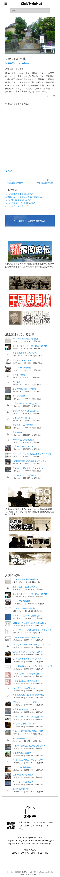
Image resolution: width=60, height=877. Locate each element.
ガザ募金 (17, 382)
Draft (10, 171)
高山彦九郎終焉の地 (22, 752)
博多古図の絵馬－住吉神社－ (26, 389)
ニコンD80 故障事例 (22, 767)
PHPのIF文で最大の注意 (23, 439)
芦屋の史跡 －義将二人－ (24, 781)
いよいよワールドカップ (16, 206)
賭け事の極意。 (20, 374)
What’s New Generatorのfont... (27, 637)
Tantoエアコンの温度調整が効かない (30, 460)
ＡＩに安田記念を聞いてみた (18, 200)
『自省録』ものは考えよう (25, 403)
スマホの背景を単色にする (25, 353)
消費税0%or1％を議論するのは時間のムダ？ (25, 197)
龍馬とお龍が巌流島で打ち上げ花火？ (30, 731)
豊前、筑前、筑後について (25, 586)
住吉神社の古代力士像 (23, 446)
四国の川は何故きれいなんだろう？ (29, 468)
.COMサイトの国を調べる (24, 475)
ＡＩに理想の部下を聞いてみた (19, 194)
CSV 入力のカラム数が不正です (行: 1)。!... (32, 644)
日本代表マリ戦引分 (22, 417)
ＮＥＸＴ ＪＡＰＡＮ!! (23, 360)
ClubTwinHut (31, 4)
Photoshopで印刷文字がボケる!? (28, 760)
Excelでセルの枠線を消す (24, 608)
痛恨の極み (18, 432)
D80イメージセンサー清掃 (25, 702)
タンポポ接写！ (20, 396)
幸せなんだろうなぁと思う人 (26, 410)
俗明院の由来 (19, 738)
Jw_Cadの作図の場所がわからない (28, 659)
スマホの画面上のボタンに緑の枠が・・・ (32, 695)
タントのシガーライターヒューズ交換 (30, 345)
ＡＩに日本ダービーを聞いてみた (20, 203)
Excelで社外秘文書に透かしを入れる (29, 622)
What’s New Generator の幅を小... (29, 716)
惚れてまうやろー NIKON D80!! (27, 651)
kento (26, 63)
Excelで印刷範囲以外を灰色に (26, 338)
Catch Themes (35, 874)
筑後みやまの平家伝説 (23, 425)
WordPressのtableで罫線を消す (27, 615)
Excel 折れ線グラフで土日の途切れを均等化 (33, 666)
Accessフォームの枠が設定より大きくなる (32, 453)
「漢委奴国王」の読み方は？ (26, 680)
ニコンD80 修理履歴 (22, 367)
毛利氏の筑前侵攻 (21, 789)
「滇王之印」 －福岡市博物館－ (28, 673)
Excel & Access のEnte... (24, 688)
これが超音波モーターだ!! (24, 723)
